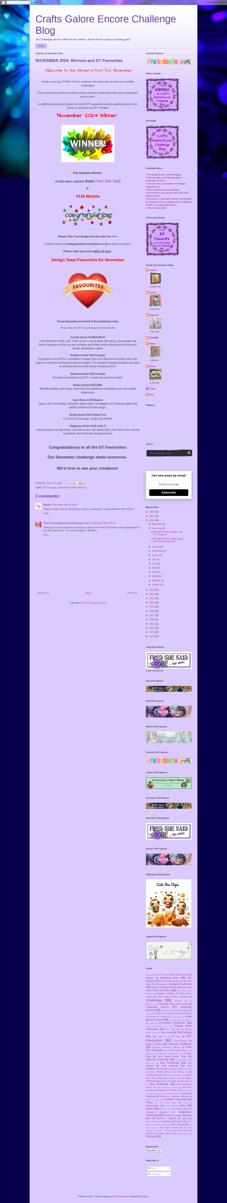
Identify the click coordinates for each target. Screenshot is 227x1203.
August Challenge (181, 984)
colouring (175, 1013)
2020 (152, 602)
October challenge (175, 1099)
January (156, 584)
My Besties (184, 1090)
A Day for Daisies (161, 975)
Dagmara (154, 315)
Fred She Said (107, 181)
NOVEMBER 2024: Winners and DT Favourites (166, 533)
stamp (185, 1118)
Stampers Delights (153, 1121)
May (154, 568)
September (157, 551)
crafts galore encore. (177, 1020)
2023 (152, 590)
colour (148, 1013)
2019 (152, 606)
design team (162, 1026)
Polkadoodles (152, 1105)
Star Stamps (163, 1124)
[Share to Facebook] (80, 483)
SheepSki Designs (173, 1115)
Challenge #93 (180, 1001)
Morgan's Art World (166, 1090)
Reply (46, 513)
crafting (163, 1017)
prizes (149, 1108)
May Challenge (159, 1084)
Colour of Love (161, 1013)
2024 (152, 520)
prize (183, 1105)
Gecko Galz (175, 1050)
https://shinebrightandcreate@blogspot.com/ (66, 523)
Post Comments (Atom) (94, 603)
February (156, 580)
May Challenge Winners (167, 1087)
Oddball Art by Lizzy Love (161, 1102)
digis (155, 1037)
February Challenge (180, 1044)
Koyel (152, 388)
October (156, 546)
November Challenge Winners (72, 487)
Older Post (132, 593)
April (154, 572)
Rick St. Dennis (166, 1109)
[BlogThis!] (74, 483)
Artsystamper (161, 984)
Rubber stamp (181, 1109)
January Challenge (157, 1059)
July (154, 559)
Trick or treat (163, 1131)
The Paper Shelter (169, 1127)
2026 (152, 512)
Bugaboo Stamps (165, 993)
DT (165, 1037)
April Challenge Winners (171, 981)
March (155, 576)
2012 (152, 636)
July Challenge (169, 1062)
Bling (179, 991)
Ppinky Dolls (170, 1106)
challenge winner (157, 1007)
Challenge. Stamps (168, 1010)
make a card (174, 1078)
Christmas (183, 1010)
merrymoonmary (120, 1196)
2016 (152, 619)
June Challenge (170, 1066)
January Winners (182, 1060)
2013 (152, 632)
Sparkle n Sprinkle (166, 1118)
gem (187, 1051)
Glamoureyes (151, 1053)
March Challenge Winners (172, 1081)
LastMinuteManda (154, 1075)
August (156, 555)
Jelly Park (150, 1063)
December (157, 524)
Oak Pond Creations (154, 1100)
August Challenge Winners (164, 987)
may (190, 1081)
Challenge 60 (151, 1004)
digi (182, 1029)
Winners (151, 1136)
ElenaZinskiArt (180, 1041)
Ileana (152, 366)
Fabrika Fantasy (154, 1044)
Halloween (163, 1053)
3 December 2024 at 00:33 (103, 523)
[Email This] (71, 483)
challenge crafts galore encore (173, 1004)
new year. (161, 1093)
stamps (179, 1121)
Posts (153, 1168)
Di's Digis (170, 1029)
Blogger (144, 1196)
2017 (152, 615)
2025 (152, 516)
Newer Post (43, 593)
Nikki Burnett (173, 1093)
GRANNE (154, 337)
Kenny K (182, 1072)
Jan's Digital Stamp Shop (172, 1056)
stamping (167, 1121)
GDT (164, 1051)
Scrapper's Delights (156, 1112)
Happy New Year (176, 1053)
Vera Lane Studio (180, 1130)
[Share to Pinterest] (83, 483)
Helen (152, 343)
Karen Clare (187, 1069)
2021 (152, 598)
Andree (153, 270)
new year (149, 1093)
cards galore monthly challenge (172, 997)
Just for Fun (173, 1069)
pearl (185, 1103)
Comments (155, 1174)
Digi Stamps (184, 1032)
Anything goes (169, 977)
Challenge (154, 1000)
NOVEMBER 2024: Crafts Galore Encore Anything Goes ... (167, 540)
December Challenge (172, 1022)
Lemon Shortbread (173, 1075)
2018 (152, 611)
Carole (152, 292)
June (154, 563)
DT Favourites (50, 487)
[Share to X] (77, 483)
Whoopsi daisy (182, 1134)
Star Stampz (177, 1124)
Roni (151, 394)
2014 (152, 628)
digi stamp (166, 1032)
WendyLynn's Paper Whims (159, 1133)
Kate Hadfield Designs (161, 1072)
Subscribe (169, 492)
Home (41, 46)
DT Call (175, 1036)
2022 (152, 594)
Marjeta (47, 504)
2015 (152, 623)
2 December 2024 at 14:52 (64, 504)
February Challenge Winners (166, 1047)
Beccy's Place (162, 990)
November (157, 528)
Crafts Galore (176, 1017)
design (148, 1026)
